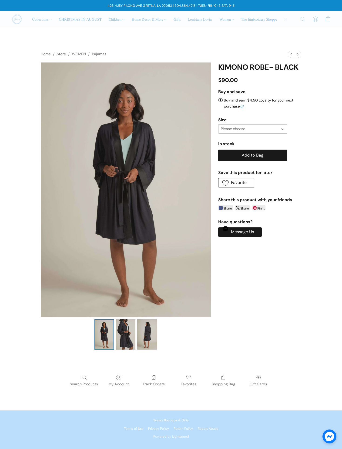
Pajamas (99, 54)
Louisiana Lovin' (200, 19)
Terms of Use (134, 428)
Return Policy (183, 428)
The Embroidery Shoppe (259, 19)
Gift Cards (258, 384)
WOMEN (79, 54)
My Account (118, 384)
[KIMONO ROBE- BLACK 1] (125, 334)
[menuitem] (291, 54)
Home (46, 54)
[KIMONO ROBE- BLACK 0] (104, 334)
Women (225, 19)
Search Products (84, 384)
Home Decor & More (148, 19)
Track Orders (154, 384)
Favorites (188, 384)
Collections (41, 19)
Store (61, 54)
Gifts (177, 19)
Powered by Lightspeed (171, 436)
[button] (17, 19)
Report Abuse (208, 428)
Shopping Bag (223, 384)
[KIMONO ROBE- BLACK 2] (147, 334)
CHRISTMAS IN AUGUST (80, 19)
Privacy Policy (158, 428)
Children (115, 19)
